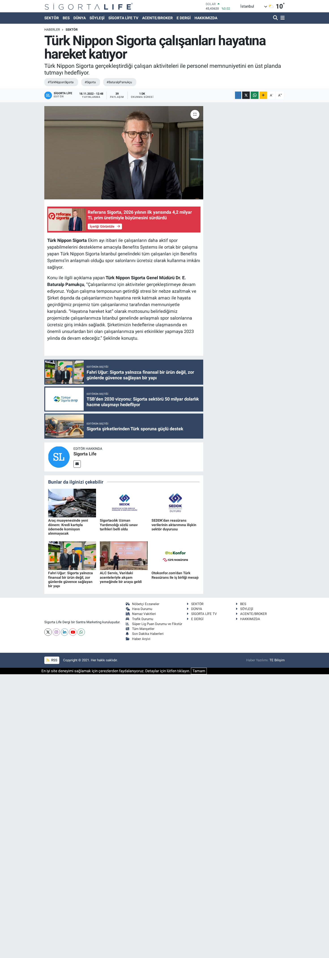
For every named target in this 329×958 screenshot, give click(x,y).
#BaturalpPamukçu (119, 82)
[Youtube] (73, 632)
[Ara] (276, 18)
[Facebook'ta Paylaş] (238, 95)
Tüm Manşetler (143, 629)
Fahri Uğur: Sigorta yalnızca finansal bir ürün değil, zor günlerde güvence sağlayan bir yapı (70, 579)
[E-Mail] (77, 464)
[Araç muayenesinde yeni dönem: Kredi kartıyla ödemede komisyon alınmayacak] (72, 502)
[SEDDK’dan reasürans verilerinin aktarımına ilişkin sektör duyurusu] (175, 502)
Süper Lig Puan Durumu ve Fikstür (157, 624)
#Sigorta (90, 82)
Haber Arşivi (141, 639)
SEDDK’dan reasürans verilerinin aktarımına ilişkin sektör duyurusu (174, 524)
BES (66, 18)
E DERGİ (184, 18)
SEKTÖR (51, 18)
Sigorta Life (84, 454)
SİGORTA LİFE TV (123, 18)
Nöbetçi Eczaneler (145, 604)
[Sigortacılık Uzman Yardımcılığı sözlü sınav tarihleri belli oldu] (124, 502)
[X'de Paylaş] (246, 95)
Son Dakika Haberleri (148, 634)
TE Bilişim (277, 660)
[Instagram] (56, 632)
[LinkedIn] (64, 632)
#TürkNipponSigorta (61, 82)
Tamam (198, 671)
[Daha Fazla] (263, 95)
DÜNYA (79, 18)
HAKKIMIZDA (205, 18)
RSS (53, 660)
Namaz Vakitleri (144, 614)
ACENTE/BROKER (157, 18)
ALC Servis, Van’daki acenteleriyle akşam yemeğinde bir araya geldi (121, 577)
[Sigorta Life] (88, 6)
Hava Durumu (142, 609)
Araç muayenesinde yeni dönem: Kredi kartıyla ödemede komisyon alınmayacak (68, 527)
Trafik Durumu (142, 619)
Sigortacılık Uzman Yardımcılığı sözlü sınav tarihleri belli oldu (119, 524)
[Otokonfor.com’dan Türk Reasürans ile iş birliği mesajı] (175, 555)
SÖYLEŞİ (97, 18)
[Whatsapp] (81, 632)
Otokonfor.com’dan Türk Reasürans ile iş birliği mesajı (175, 575)
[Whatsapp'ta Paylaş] (254, 95)
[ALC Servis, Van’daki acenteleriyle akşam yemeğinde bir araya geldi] (124, 555)
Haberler (52, 29)
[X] (48, 632)
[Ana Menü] (282, 18)
